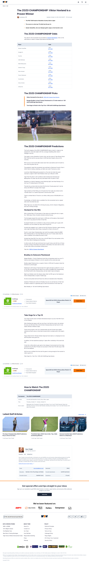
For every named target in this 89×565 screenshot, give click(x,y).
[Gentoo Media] (43, 546)
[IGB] (34, 546)
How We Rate (27, 533)
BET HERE (50, 49)
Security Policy (48, 540)
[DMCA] (21, 546)
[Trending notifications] (78, 2)
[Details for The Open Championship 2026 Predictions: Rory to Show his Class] (16, 424)
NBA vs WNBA (6, 526)
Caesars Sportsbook (52, 37)
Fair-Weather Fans (7, 531)
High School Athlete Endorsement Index (13, 535)
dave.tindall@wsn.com (38, 468)
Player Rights (48, 535)
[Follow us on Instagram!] (78, 516)
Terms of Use (48, 531)
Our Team (26, 531)
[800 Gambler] (53, 546)
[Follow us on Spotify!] (81, 516)
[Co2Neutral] (69, 546)
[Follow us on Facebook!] (69, 516)
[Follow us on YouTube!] (75, 516)
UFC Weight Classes (8, 528)
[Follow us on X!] (72, 516)
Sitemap (26, 540)
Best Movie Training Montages (10, 533)
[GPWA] (62, 546)
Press (25, 538)
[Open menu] (85, 2)
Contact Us (27, 528)
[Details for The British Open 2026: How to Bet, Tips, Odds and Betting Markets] (44, 424)
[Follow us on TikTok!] (85, 516)
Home (4, 5)
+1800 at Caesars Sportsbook (36, 249)
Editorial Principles (49, 526)
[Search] (82, 2)
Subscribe (44, 494)
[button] (85, 2)
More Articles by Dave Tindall (26, 463)
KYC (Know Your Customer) (51, 538)
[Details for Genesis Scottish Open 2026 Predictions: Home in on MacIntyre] (73, 424)
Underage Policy (49, 533)
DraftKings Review (17, 303)
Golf (7, 5)
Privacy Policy (48, 528)
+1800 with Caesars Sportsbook (51, 97)
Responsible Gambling (29, 535)
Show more (81, 414)
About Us (26, 526)
